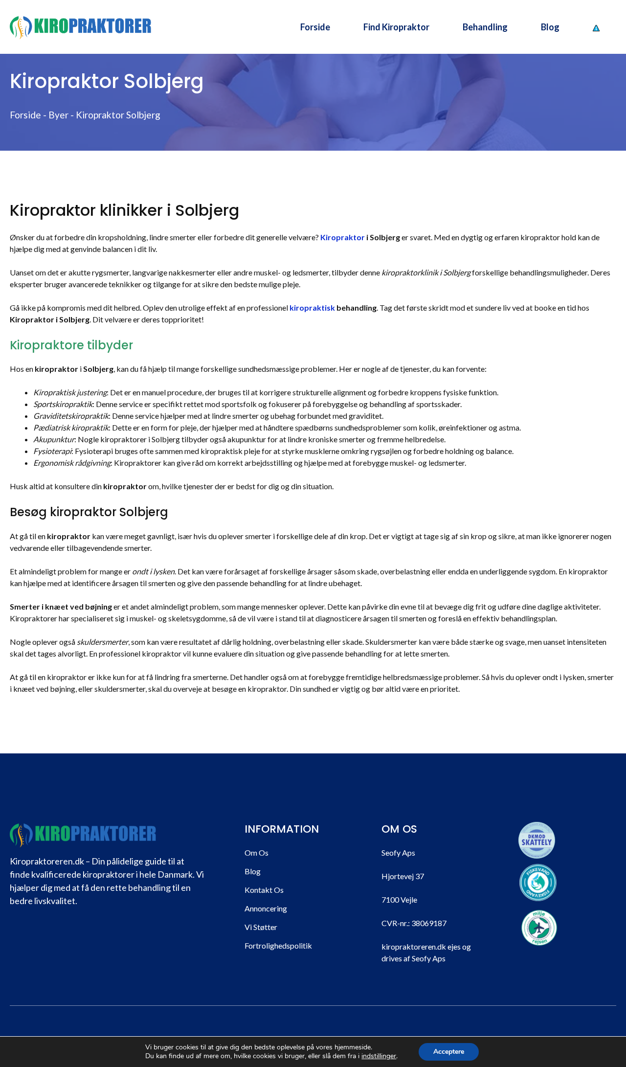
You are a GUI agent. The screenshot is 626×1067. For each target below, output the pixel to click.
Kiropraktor (342, 237)
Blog (550, 27)
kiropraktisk (312, 307)
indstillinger (378, 1056)
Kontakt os (264, 889)
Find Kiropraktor (396, 27)
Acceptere (448, 1051)
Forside (315, 27)
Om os (256, 852)
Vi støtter (261, 926)
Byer (58, 114)
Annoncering (266, 908)
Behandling (485, 27)
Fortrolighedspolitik (278, 945)
